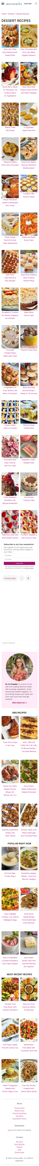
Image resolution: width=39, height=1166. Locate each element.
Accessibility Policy (20, 1118)
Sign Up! (11, 1130)
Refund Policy (19, 1110)
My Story (19, 1142)
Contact (19, 1147)
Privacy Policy (19, 1108)
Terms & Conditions (20, 1113)
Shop (19, 1149)
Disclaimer (19, 1116)
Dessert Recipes (22, 14)
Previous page (10, 578)
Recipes (11, 14)
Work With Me (19, 1144)
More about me (18, 703)
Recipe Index (19, 1152)
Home (4, 14)
